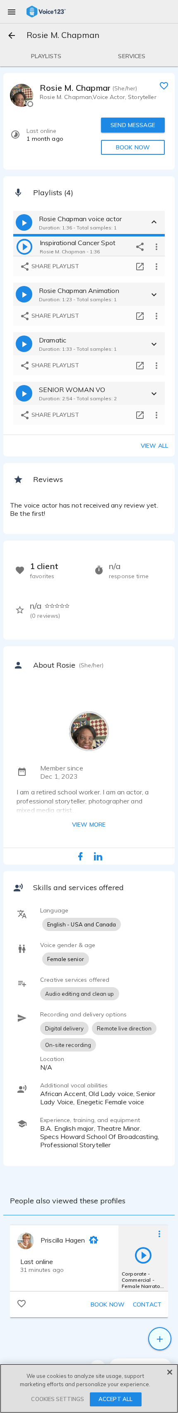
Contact (147, 1304)
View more (89, 824)
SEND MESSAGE (133, 125)
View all (154, 445)
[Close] (170, 1372)
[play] (24, 246)
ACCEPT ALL (115, 1399)
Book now (108, 1304)
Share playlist (54, 266)
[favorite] (164, 85)
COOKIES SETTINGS (57, 1399)
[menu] (11, 11)
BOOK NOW (133, 147)
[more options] (156, 246)
